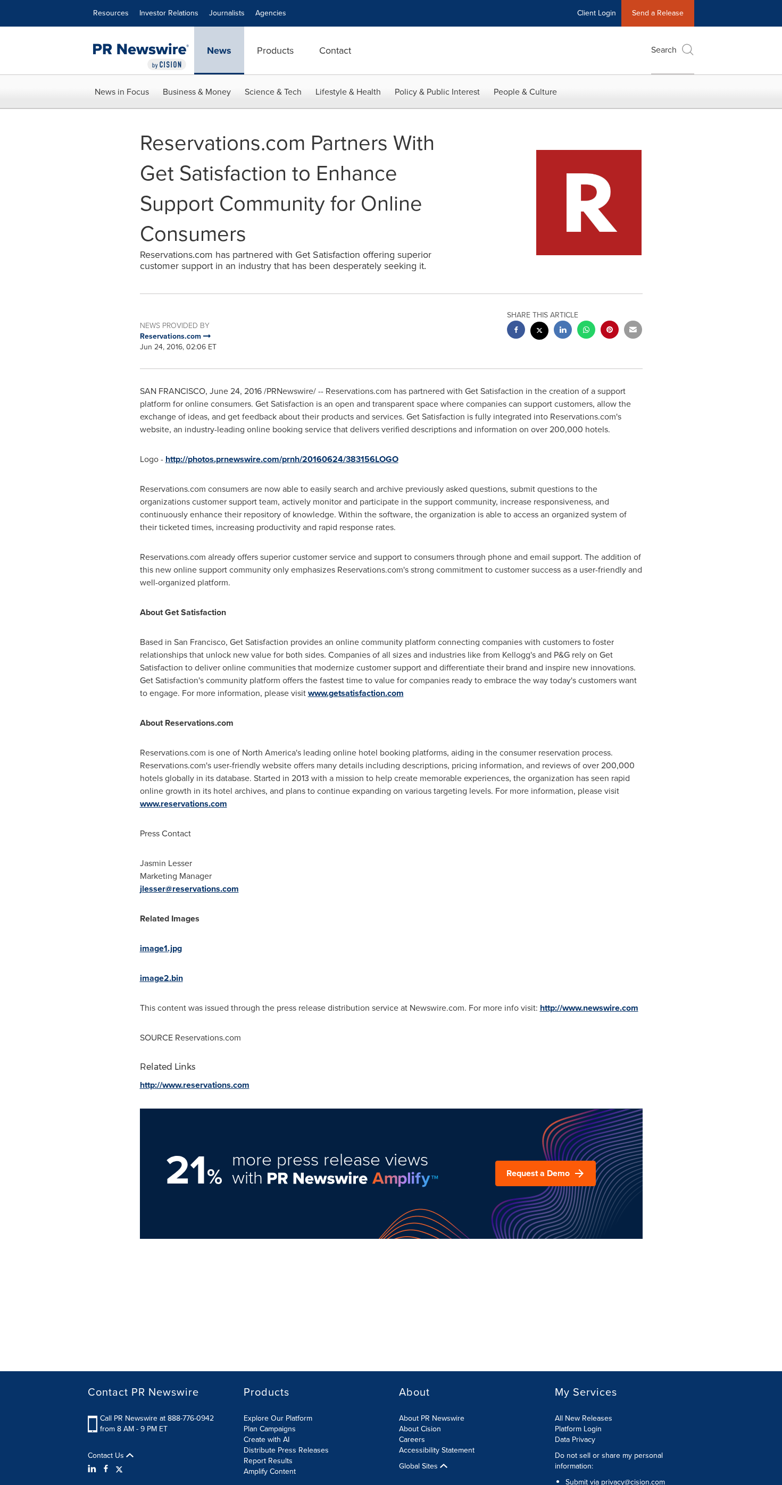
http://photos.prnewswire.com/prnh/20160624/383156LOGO (281, 459)
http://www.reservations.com (194, 1085)
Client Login (596, 13)
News (219, 50)
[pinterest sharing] (610, 331)
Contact (335, 50)
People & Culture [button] (525, 92)
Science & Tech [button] (273, 92)
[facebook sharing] (516, 331)
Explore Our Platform (278, 1418)
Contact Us (107, 1455)
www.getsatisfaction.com (356, 693)
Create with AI (266, 1439)
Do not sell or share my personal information (609, 1461)
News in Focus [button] (122, 92)
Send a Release (658, 13)
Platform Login (578, 1428)
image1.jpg (161, 948)
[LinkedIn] (93, 1469)
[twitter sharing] (539, 332)
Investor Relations (168, 13)
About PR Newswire (431, 1418)
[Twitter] (119, 1469)
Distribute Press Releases (286, 1450)
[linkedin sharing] (563, 331)
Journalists (227, 13)
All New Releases (583, 1418)
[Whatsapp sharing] (586, 331)
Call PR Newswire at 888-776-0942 (157, 1418)
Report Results (268, 1460)
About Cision (420, 1428)
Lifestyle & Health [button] (348, 92)
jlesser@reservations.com (189, 889)
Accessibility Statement (437, 1450)
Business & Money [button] (197, 92)
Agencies (270, 13)
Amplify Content (270, 1471)
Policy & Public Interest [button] (437, 92)
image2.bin (161, 978)
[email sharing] (633, 331)
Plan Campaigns (270, 1428)
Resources (111, 13)
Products (275, 50)
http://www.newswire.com (589, 1008)
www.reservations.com (183, 804)
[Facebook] (106, 1469)
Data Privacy (575, 1439)
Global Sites (419, 1466)
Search (664, 50)
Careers (412, 1439)
